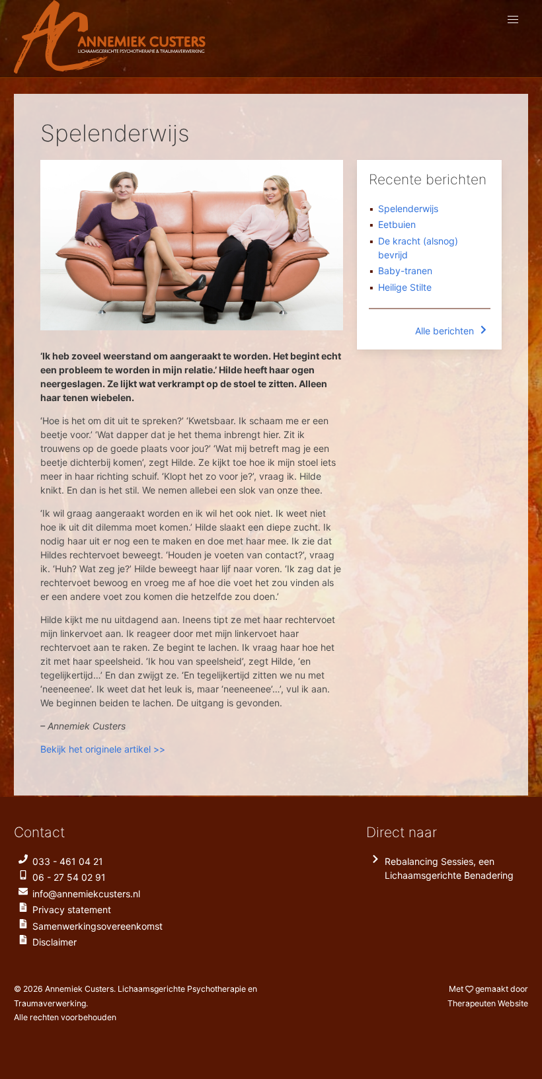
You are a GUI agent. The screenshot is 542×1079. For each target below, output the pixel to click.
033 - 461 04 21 (67, 861)
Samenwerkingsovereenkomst (97, 926)
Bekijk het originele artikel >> (102, 749)
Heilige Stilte (405, 287)
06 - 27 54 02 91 (69, 877)
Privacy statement (71, 909)
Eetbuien (397, 224)
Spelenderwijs (408, 208)
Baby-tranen (405, 270)
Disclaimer (54, 942)
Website (487, 1003)
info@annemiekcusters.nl (86, 893)
